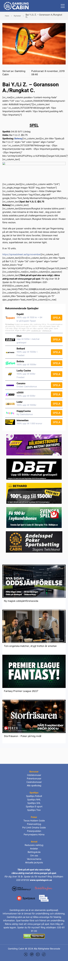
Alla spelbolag (34, 785)
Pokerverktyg (34, 824)
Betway (18, 138)
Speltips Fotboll (34, 796)
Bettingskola (34, 852)
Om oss (34, 855)
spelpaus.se (46, 330)
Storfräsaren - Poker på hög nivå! (22, 736)
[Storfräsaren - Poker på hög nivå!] (34, 716)
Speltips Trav (34, 810)
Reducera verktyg (34, 845)
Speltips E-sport (34, 806)
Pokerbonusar (34, 778)
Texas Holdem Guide (34, 820)
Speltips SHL (34, 803)
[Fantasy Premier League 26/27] (34, 671)
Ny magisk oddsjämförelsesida (21, 600)
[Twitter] (26, 954)
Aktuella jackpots (34, 862)
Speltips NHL (34, 799)
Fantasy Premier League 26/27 (21, 691)
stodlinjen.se (36, 330)
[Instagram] (32, 954)
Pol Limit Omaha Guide (34, 827)
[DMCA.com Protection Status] (34, 935)
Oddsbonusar (34, 775)
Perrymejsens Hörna (34, 834)
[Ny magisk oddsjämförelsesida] (34, 580)
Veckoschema (34, 859)
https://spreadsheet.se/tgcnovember (21, 254)
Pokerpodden (34, 831)
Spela (56, 317)
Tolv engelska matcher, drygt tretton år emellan (30, 645)
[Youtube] (38, 954)
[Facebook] (44, 954)
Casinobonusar (34, 782)
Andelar (34, 848)
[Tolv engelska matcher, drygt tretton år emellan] (34, 626)
